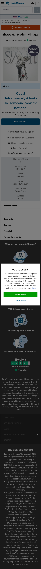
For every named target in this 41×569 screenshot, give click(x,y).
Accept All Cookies (20, 294)
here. (34, 288)
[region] (20, 284)
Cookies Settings (20, 300)
